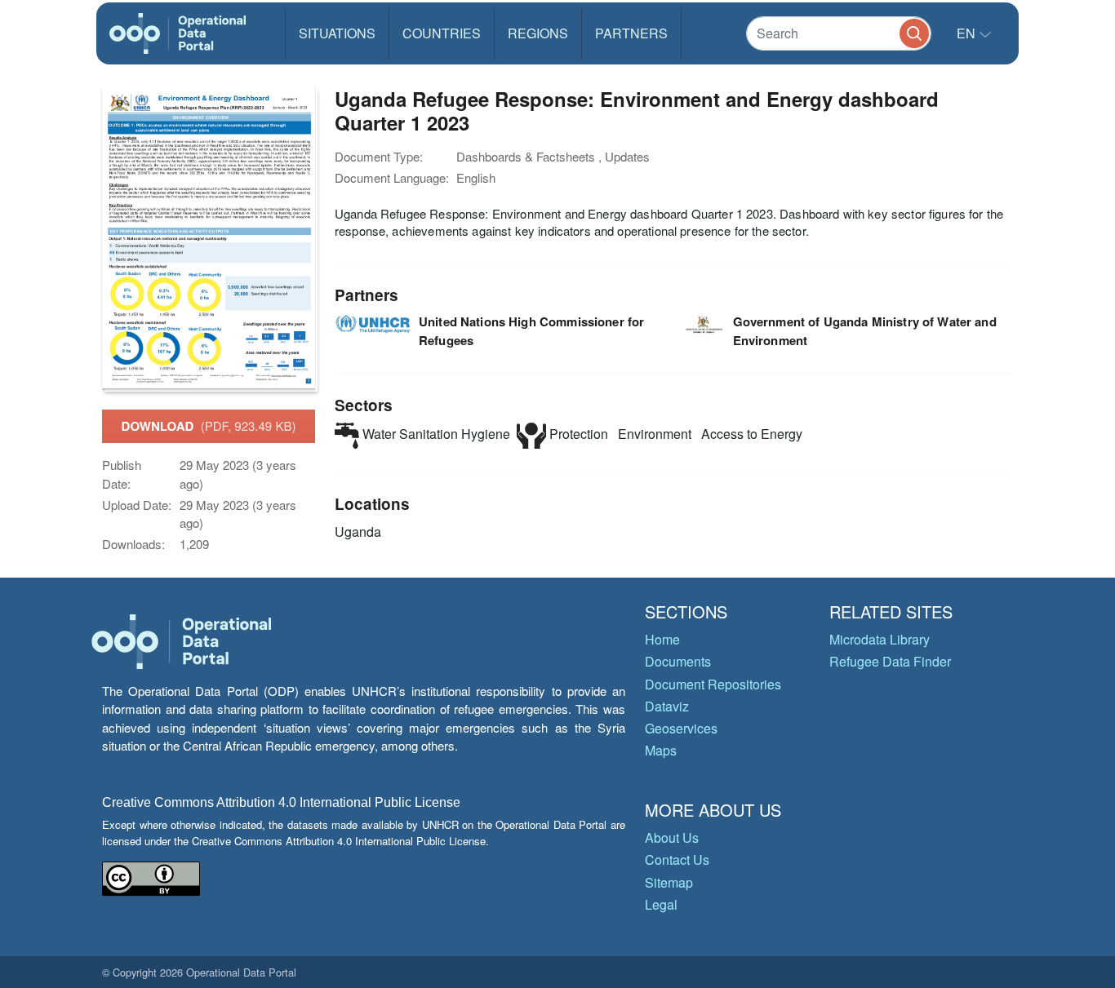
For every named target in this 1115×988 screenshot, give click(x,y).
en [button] (968, 33)
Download (209, 426)
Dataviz (667, 706)
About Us (672, 837)
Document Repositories (713, 684)
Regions (538, 33)
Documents (678, 661)
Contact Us (677, 859)
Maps (661, 750)
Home (662, 639)
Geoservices (681, 728)
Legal (661, 904)
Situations (337, 33)
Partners (631, 33)
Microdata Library (879, 639)
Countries (441, 33)
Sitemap (669, 882)
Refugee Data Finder (890, 661)
